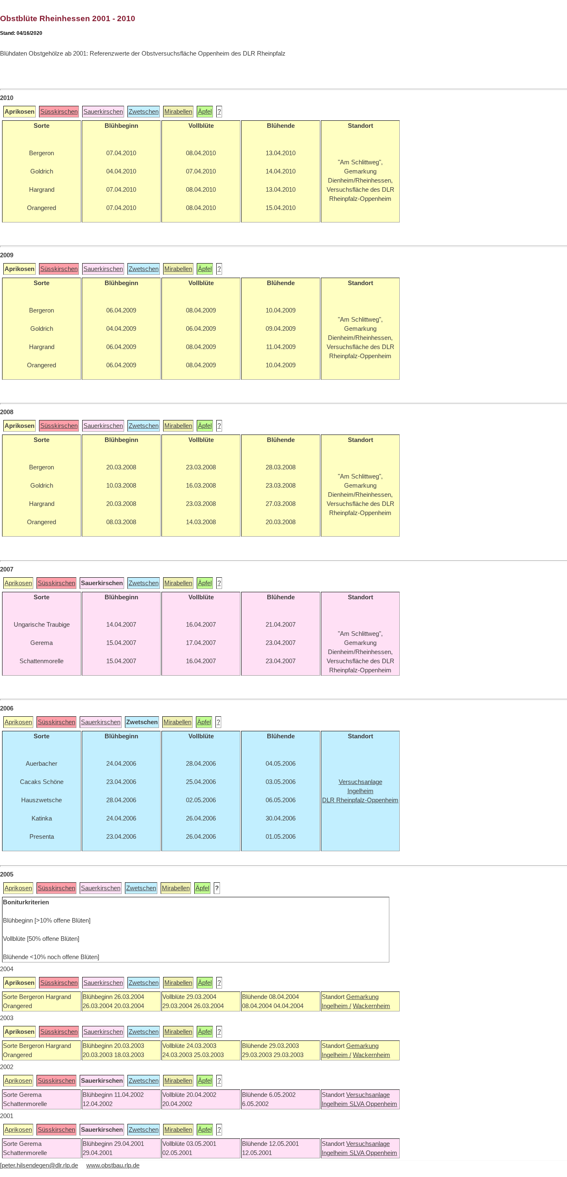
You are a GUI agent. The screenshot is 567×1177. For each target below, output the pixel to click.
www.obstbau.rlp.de (112, 1165)
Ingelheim (335, 1104)
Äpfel (205, 111)
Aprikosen (18, 583)
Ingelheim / (336, 1006)
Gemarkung (362, 997)
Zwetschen (144, 111)
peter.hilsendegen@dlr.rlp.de (40, 1165)
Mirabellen (178, 111)
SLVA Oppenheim (373, 1104)
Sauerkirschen (103, 111)
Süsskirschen (59, 111)
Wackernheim (371, 1006)
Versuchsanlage (368, 1095)
